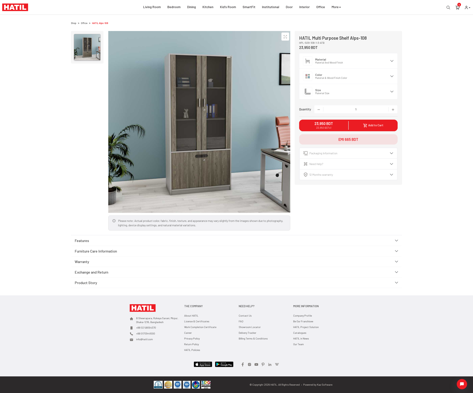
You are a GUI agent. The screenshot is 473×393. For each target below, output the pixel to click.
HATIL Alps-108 (100, 23)
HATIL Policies (192, 349)
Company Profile (302, 315)
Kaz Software (324, 384)
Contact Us (245, 315)
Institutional (270, 7)
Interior (304, 7)
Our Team (298, 344)
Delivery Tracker (247, 332)
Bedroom (174, 7)
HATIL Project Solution (306, 327)
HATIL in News (301, 338)
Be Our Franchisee (303, 321)
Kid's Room (228, 7)
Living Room (152, 7)
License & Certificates (196, 321)
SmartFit (249, 7)
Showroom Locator (250, 327)
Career (188, 332)
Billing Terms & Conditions (253, 338)
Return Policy (191, 344)
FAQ (241, 321)
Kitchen (208, 7)
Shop (73, 23)
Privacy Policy (192, 338)
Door (289, 7)
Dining (191, 7)
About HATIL (191, 315)
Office (320, 7)
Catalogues (299, 332)
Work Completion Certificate (200, 327)
